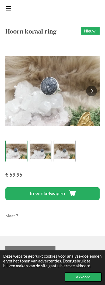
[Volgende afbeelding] (91, 91)
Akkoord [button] (83, 277)
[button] (16, 151)
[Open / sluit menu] (9, 8)
